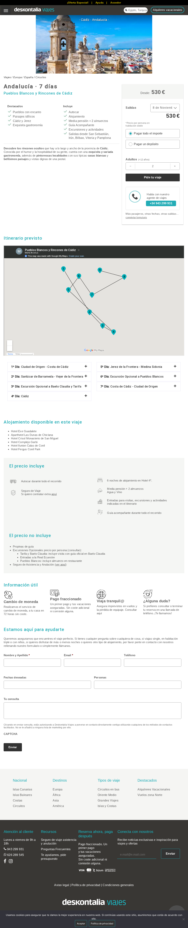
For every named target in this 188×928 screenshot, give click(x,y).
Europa (17, 77)
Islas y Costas (107, 806)
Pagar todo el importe (148, 133)
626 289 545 (15, 854)
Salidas (131, 107)
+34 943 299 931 (161, 203)
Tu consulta (11, 699)
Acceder (115, 2)
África (56, 795)
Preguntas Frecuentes (55, 849)
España (28, 77)
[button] (6, 44)
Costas (17, 800)
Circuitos (19, 806)
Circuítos (40, 77)
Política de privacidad (85, 885)
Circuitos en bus (108, 789)
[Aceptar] (183, 919)
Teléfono (129, 655)
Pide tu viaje (153, 177)
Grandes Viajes (108, 800)
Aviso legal (61, 885)
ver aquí (61, 564)
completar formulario (136, 217)
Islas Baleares (22, 795)
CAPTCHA (10, 733)
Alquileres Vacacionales (154, 789)
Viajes (7, 77)
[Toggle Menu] (6, 10)
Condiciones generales (118, 885)
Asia (56, 800)
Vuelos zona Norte (150, 795)
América (58, 806)
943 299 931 (15, 849)
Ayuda (99, 2)
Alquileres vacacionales (167, 9)
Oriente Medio (107, 795)
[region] (94, 44)
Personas (100, 677)
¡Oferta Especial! (77, 2)
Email (68, 655)
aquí (54, 494)
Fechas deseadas (15, 677)
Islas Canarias (22, 789)
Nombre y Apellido (17, 655)
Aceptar (81, 923)
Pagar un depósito (146, 144)
